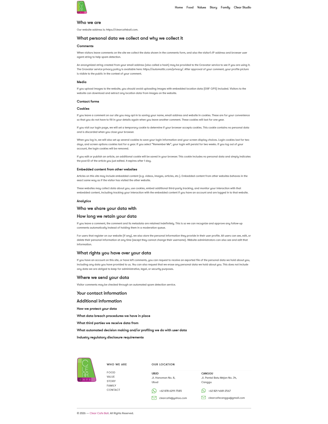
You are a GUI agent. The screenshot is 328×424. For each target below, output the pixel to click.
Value (111, 376)
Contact (113, 389)
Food (190, 7)
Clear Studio (242, 7)
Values (201, 7)
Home (179, 7)
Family (225, 7)
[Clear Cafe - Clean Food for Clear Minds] (94, 7)
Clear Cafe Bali (99, 413)
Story (213, 7)
